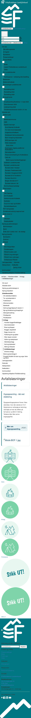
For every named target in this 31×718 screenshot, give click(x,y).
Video (3, 658)
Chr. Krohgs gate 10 (7, 681)
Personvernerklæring (7, 671)
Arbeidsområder (13, 277)
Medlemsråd (17, 29)
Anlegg (22, 277)
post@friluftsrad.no (7, 685)
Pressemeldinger (6, 652)
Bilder (3, 654)
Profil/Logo (4, 656)
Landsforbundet (7, 29)
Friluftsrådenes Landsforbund (11, 676)
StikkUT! (6, 30)
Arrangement (5, 664)
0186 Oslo (4, 683)
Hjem (4, 277)
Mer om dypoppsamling (16, 427)
